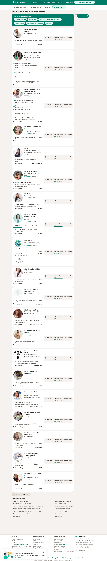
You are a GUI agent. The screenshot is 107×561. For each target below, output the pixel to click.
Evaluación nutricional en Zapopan (22, 514)
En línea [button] (26, 77)
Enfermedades (37, 546)
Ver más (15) (16, 516)
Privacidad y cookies (17, 539)
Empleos (19, 544)
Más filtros (59, 7)
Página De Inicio (16, 523)
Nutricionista (32, 19)
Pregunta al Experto (38, 542)
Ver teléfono (58, 203)
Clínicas (35, 541)
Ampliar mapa (82, 16)
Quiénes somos (16, 541)
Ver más (48, 23)
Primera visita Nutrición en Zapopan (23, 503)
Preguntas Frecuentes (39, 548)
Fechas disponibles (35, 7)
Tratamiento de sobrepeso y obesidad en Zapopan (27, 511)
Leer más (17, 557)
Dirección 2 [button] (26, 225)
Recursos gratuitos (59, 546)
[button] (71, 16)
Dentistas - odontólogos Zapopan (64, 506)
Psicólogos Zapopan (60, 503)
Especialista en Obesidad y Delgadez (50, 19)
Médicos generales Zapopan (63, 508)
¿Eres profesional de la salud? (83, 2)
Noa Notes (59, 544)
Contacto (14, 542)
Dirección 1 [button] (17, 225)
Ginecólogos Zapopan (61, 511)
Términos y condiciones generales (21, 546)
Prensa (14, 548)
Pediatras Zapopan (60, 514)
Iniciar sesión (69, 2)
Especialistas (36, 539)
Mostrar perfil (58, 253)
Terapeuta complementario (35, 23)
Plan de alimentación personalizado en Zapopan (26, 508)
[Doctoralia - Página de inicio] (21, 2)
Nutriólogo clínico (20, 19)
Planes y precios (58, 539)
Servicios (24, 523)
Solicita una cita (58, 39)
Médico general (19, 23)
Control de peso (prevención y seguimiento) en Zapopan (28, 506)
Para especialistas (59, 541)
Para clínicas (57, 542)
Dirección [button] (17, 77)
